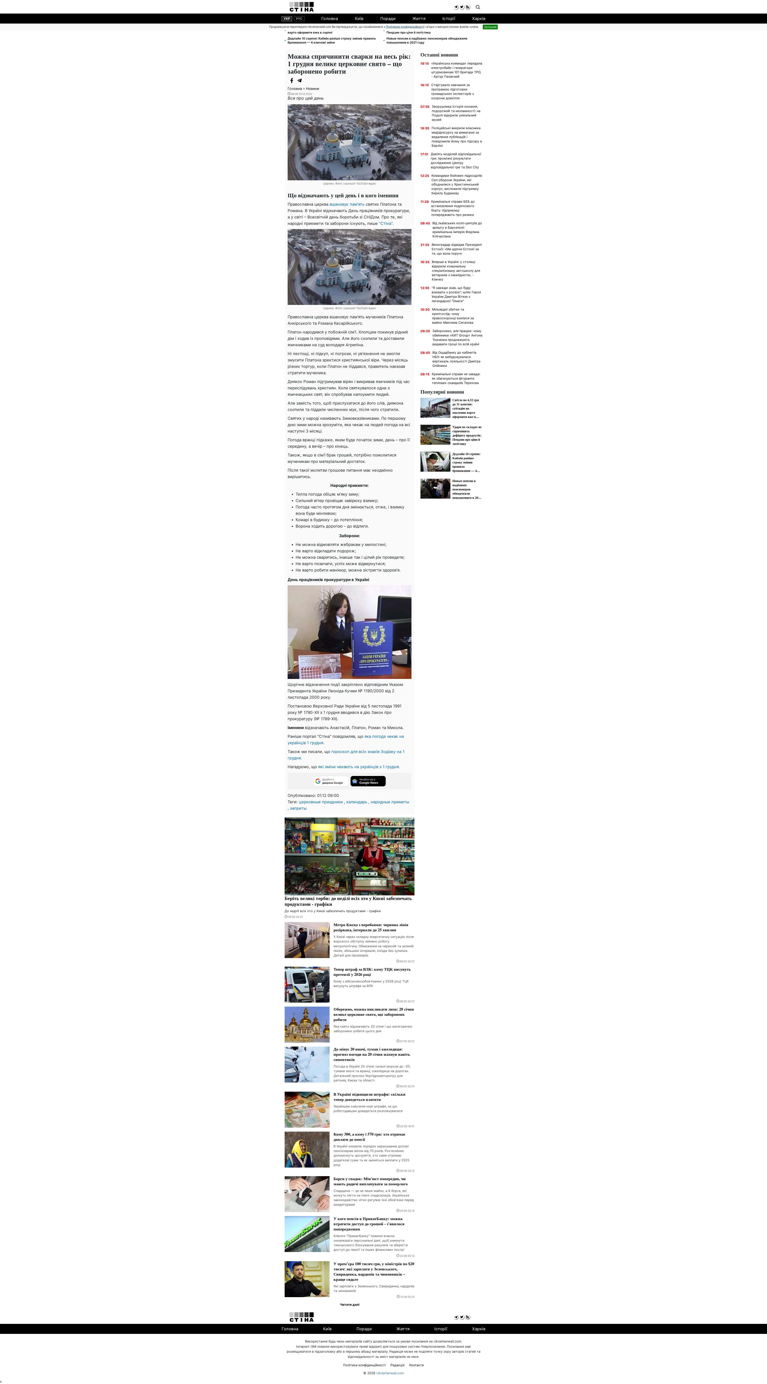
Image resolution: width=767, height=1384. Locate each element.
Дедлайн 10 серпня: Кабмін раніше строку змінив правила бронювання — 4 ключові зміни (332, 40)
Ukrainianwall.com (390, 1373)
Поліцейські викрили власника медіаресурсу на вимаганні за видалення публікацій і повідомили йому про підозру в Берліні (457, 137)
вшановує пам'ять (347, 204)
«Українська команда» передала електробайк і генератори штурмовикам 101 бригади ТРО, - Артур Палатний (456, 69)
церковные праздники (321, 802)
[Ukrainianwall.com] (301, 7)
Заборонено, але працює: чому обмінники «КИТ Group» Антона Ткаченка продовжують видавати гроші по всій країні (457, 337)
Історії (448, 18)
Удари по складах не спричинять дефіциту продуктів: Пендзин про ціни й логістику (427, 30)
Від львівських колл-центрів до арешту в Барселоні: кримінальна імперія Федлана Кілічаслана (457, 229)
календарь (356, 802)
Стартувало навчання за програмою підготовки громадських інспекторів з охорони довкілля (452, 91)
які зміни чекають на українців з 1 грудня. (359, 766)
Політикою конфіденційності (405, 26)
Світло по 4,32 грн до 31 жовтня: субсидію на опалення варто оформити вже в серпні (329, 30)
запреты (298, 808)
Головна (329, 18)
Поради (387, 18)
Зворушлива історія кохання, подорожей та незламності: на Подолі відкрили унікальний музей (456, 113)
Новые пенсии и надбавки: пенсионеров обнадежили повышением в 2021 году (426, 40)
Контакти (416, 1365)
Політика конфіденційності (364, 1365)
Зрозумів (490, 27)
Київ (359, 18)
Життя (419, 18)
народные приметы (390, 802)
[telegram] (455, 6)
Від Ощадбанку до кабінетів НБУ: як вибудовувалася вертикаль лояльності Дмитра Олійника (456, 359)
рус (299, 19)
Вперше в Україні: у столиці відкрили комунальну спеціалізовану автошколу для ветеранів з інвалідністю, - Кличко (456, 270)
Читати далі (349, 1305)
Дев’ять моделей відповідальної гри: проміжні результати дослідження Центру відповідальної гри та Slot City (456, 160)
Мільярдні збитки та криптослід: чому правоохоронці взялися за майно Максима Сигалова (453, 315)
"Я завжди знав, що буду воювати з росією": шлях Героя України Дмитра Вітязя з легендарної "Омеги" (456, 294)
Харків (478, 18)
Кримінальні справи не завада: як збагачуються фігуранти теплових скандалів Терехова (456, 378)
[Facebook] (292, 80)
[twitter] (461, 6)
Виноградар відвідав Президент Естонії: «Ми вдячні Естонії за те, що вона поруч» (457, 249)
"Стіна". (386, 223)
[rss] (467, 6)
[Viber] (308, 80)
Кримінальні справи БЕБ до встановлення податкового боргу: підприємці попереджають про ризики (453, 208)
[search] (477, 7)
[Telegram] (300, 80)
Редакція (397, 1365)
